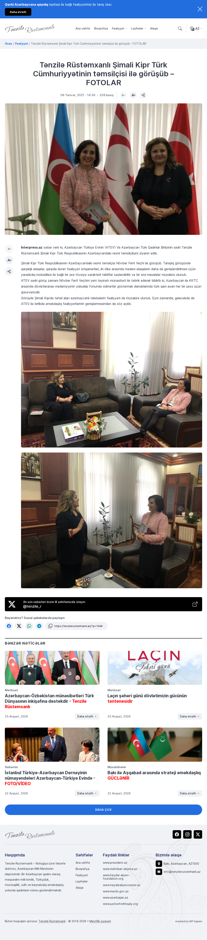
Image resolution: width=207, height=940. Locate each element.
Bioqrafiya (101, 28)
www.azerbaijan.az (115, 897)
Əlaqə (154, 28)
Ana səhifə (82, 28)
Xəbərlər (11, 767)
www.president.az (115, 862)
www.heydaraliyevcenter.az (121, 885)
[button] (9, 626)
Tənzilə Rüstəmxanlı (52, 921)
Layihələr (137, 28)
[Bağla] (200, 9)
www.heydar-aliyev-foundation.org (116, 876)
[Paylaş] (143, 95)
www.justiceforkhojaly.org (120, 904)
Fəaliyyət (118, 28)
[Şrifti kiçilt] (123, 95)
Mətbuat (11, 690)
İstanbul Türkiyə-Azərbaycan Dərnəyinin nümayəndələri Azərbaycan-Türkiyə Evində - (50, 778)
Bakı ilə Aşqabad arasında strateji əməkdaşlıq (154, 775)
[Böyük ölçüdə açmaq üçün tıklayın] (103, 169)
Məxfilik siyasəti (100, 921)
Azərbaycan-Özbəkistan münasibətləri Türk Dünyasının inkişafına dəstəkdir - (49, 701)
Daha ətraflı (85, 716)
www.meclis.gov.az (116, 891)
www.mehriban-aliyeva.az (120, 869)
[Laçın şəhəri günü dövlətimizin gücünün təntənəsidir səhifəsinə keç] (155, 668)
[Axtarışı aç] (180, 28)
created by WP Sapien (188, 921)
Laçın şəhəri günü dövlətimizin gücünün (147, 698)
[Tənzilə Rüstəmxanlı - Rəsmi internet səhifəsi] (30, 835)
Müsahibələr (117, 767)
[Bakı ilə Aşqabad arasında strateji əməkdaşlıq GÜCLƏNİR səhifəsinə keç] (155, 744)
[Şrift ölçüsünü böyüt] (133, 95)
